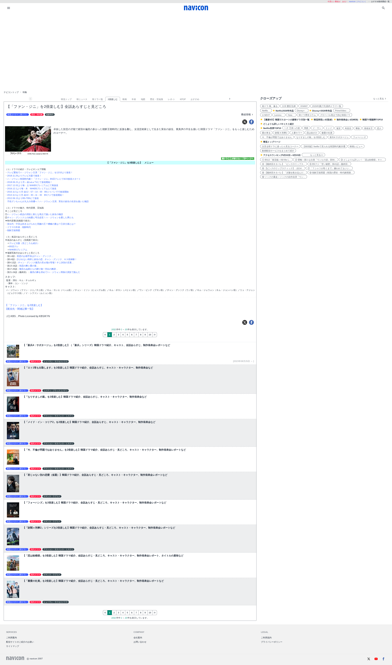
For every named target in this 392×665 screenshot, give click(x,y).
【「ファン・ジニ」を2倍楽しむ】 (24, 305)
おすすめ (195, 99)
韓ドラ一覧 (97, 99)
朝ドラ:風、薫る (270, 106)
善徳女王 (368, 128)
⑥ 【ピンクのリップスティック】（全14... (282, 168)
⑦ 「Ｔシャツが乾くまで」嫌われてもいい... (329, 168)
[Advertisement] (196, 35)
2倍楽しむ (113, 99)
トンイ (329, 128)
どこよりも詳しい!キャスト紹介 (278, 124)
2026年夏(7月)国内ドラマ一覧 (326, 106)
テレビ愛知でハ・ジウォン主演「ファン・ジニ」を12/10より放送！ (40, 172)
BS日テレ (14, 246)
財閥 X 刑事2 (281, 133)
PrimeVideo (341, 110)
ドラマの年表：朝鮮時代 (19, 227)
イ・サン (317, 128)
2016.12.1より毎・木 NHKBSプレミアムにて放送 (31, 188)
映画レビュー (356, 146)
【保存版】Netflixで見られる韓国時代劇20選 (324, 146)
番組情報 (246, 114)
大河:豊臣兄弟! (289, 106)
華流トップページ (271, 142)
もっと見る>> (313, 155)
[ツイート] (244, 121)
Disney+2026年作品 (322, 111)
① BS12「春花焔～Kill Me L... (276, 160)
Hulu (291, 115)
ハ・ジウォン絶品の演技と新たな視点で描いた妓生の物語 (35, 214)
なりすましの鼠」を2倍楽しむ (310, 137)
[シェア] (251, 121)
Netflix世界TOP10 (272, 128)
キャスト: (10, 286)
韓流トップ (66, 99)
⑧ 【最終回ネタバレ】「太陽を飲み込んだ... (283, 172)
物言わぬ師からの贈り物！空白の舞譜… (38, 269)
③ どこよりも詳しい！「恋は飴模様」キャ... (362, 160)
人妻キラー (297, 133)
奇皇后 (348, 128)
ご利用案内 (11, 637)
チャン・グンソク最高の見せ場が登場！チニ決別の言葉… (46, 262)
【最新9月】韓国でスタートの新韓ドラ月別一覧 (286, 119)
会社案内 (138, 637)
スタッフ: (10, 277)
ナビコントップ (11, 92)
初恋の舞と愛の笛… (29, 265)
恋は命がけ (312, 133)
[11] (154, 334)
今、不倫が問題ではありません (277, 137)
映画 (125, 99)
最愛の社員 (327, 133)
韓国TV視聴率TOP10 (372, 119)
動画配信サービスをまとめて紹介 (278, 150)
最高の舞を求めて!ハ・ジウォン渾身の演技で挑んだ (55, 272)
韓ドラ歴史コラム (307, 115)
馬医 (306, 128)
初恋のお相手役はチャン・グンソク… (35, 256)
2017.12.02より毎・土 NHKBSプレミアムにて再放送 (32, 185)
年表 (134, 99)
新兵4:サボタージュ (339, 137)
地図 (143, 99)
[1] (105, 334)
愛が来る (266, 133)
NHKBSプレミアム (18, 249)
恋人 (379, 128)
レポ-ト (171, 99)
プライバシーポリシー (271, 642)
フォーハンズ (359, 137)
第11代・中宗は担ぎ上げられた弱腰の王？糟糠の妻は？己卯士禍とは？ (41, 224)
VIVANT (304, 106)
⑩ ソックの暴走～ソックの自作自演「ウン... (283, 177)
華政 (358, 128)
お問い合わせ (140, 642)
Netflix (266, 110)
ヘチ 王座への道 (292, 128)
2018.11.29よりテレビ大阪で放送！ (24, 175)
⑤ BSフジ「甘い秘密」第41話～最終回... (329, 164)
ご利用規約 (266, 637)
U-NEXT (266, 115)
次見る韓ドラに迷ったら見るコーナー (280, 146)
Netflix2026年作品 (285, 111)
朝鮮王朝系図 (13, 230)
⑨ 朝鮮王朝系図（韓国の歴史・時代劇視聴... (331, 172)
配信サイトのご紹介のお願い (20, 642)
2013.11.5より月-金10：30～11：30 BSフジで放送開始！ (35, 195)
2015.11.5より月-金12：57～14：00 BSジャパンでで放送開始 (38, 192)
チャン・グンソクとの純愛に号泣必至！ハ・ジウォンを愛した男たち (40, 217)
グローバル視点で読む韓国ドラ (335, 115)
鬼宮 (338, 128)
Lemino (279, 115)
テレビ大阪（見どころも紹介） (24, 243)
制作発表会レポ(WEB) (347, 119)
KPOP (183, 99)
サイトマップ (12, 646)
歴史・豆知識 (156, 99)
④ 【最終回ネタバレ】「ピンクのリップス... (283, 164)
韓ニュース (82, 99)
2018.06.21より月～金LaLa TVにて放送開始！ (29, 182)
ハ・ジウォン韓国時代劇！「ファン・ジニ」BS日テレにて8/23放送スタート (44, 179)
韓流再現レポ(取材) (323, 119)
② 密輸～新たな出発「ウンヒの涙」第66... (315, 160)
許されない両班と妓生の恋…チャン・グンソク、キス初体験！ (47, 259)
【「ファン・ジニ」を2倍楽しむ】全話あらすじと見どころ (56, 106)
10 (150, 334)
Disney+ (302, 110)
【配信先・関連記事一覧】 (19, 309)
